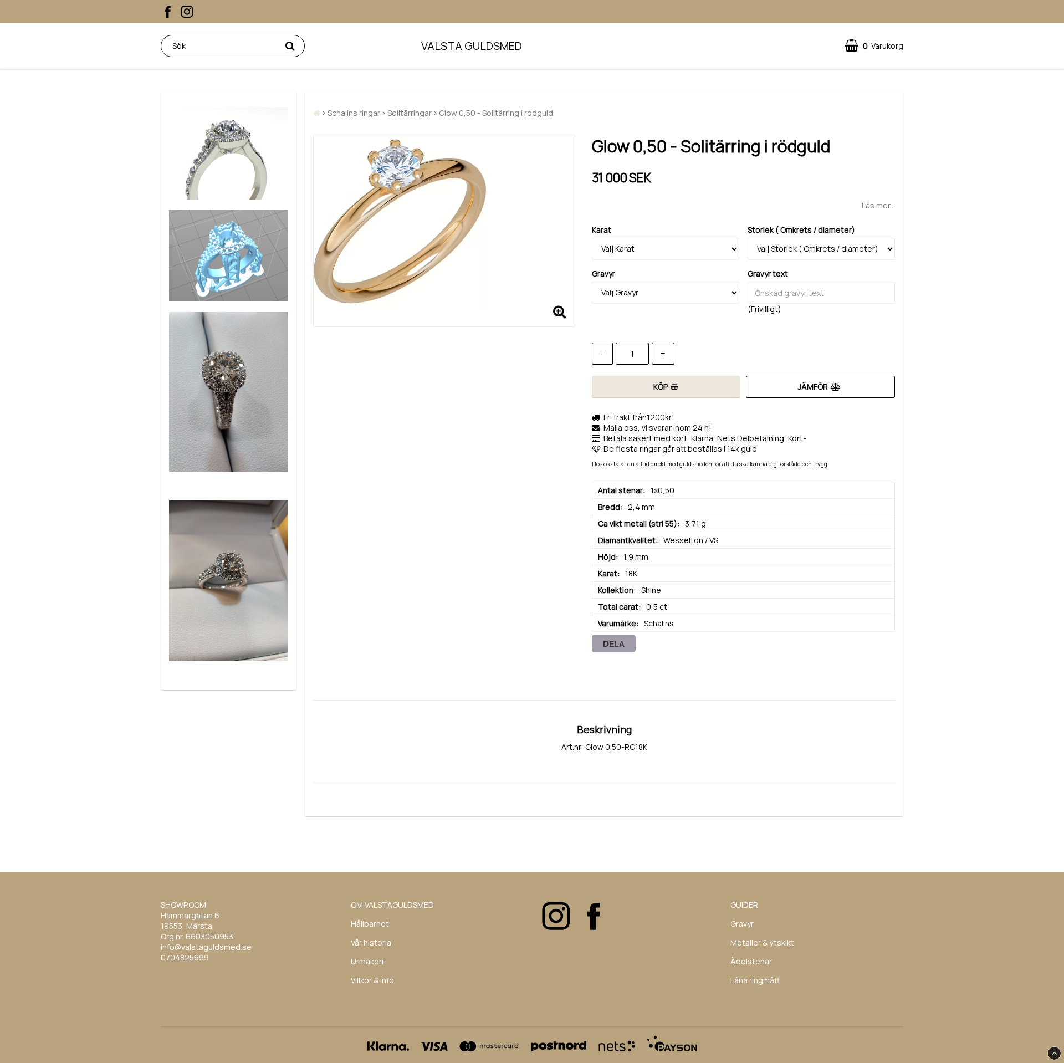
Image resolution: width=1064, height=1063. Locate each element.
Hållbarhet (370, 923)
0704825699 (185, 957)
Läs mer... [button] (878, 205)
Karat (601, 229)
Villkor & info (372, 980)
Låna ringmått (755, 980)
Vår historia (371, 942)
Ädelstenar (751, 961)
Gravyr (603, 273)
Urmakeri (367, 961)
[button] (874, 46)
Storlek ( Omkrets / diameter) (801, 229)
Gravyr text (768, 273)
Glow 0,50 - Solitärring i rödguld (496, 113)
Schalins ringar (354, 113)
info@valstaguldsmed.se (206, 947)
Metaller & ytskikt (762, 942)
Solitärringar (409, 113)
